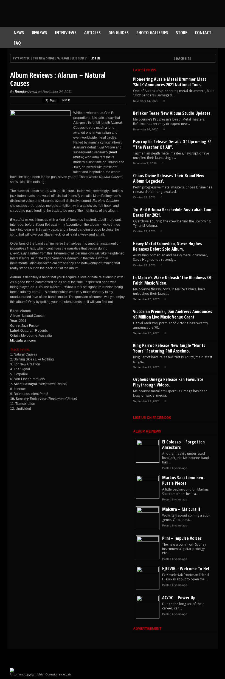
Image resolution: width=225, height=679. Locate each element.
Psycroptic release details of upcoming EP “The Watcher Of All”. (172, 144)
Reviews (39, 33)
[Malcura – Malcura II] (148, 512)
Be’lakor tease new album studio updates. (172, 113)
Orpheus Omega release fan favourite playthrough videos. (168, 382)
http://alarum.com (23, 340)
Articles (92, 33)
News (19, 33)
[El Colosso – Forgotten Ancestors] (148, 444)
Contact (203, 33)
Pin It (66, 100)
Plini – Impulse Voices (182, 538)
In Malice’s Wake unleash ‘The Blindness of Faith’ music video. (172, 280)
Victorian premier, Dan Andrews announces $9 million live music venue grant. (172, 314)
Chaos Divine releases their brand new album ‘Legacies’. (168, 178)
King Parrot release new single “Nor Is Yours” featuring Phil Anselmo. (169, 348)
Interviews (66, 33)
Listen (95, 58)
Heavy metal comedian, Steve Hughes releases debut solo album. (167, 246)
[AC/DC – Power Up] (148, 600)
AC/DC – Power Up (178, 597)
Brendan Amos (26, 92)
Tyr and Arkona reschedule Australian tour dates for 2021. (172, 212)
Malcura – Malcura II (181, 509)
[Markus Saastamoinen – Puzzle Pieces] (148, 480)
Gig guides (118, 33)
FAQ (17, 43)
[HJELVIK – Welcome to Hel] (148, 571)
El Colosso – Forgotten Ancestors (183, 444)
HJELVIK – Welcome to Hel (185, 568)
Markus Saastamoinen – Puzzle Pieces (184, 480)
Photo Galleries (152, 33)
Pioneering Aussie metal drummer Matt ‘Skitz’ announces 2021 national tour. (169, 81)
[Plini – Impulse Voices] (148, 541)
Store (181, 33)
